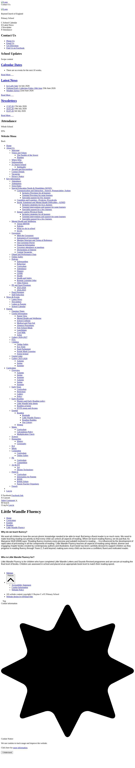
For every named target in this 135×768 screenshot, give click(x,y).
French (14, 486)
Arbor (19, 335)
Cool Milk (21, 332)
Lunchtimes (22, 330)
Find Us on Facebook (15, 48)
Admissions (16, 183)
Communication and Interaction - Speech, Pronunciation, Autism (44, 190)
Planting (20, 157)
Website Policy (18, 590)
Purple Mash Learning (26, 351)
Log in (9, 491)
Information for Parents (26, 477)
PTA (14, 339)
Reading (20, 413)
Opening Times (18, 311)
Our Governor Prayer (26, 243)
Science (15, 436)
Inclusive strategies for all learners (36, 214)
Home (8, 146)
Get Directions (12, 46)
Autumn (20, 361)
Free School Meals (24, 328)
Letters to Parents (19, 304)
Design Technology (25, 470)
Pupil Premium (18, 292)
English (15, 410)
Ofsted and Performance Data (24, 254)
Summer (20, 365)
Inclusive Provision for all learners (36, 193)
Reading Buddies (29, 420)
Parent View (22, 316)
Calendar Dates (11, 64)
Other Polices (22, 283)
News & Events (13, 297)
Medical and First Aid (26, 323)
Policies (20, 226)
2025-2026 (21, 287)
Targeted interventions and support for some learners (44, 207)
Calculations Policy (25, 432)
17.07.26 (10, 106)
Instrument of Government (28, 238)
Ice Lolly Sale (12, 86)
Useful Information (19, 313)
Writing (20, 425)
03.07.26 (10, 111)
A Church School (19, 164)
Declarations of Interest (26, 250)
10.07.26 (10, 108)
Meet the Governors (25, 235)
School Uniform (23, 321)
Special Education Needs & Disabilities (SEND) (32, 188)
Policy (19, 396)
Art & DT (16, 465)
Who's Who (16, 160)
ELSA (19, 231)
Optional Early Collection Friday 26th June (24, 88)
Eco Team (21, 347)
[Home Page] (4, 2)
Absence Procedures (25, 325)
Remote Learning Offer (26, 280)
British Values (22, 481)
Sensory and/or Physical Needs (30, 212)
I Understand (7, 752)
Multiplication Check (25, 434)
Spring (19, 363)
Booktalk (26, 415)
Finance (20, 271)
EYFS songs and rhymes (27, 408)
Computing (16, 451)
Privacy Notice (18, 176)
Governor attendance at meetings (30, 247)
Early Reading (18, 399)
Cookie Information (20, 587)
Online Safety (17, 257)
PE (13, 458)
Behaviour (21, 264)
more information (20, 748)
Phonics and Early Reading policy (31, 401)
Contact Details (18, 172)
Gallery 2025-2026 (19, 358)
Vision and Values (19, 153)
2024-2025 (21, 290)
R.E (13, 446)
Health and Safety (24, 278)
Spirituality (21, 167)
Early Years (16, 387)
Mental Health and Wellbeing (24, 221)
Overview (16, 370)
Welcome (15, 150)
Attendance (16, 181)
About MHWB (23, 224)
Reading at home (24, 406)
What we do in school (26, 228)
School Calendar (18, 306)
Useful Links (17, 356)
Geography (21, 444)
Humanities (16, 439)
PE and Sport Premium (21, 285)
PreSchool (21, 392)
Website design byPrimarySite (19, 596)
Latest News (9, 80)
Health (19, 276)
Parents (9, 309)
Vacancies (16, 174)
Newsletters (9, 100)
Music (14, 448)
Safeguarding (17, 162)
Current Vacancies (24, 252)
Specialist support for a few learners (37, 209)
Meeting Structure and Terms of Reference (34, 240)
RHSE (19, 479)
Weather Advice (13, 90)
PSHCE (15, 472)
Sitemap (9, 573)
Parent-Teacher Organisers (28, 484)
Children (15, 342)
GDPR (20, 273)
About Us (10, 148)
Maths (14, 427)
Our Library (27, 422)
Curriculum (21, 266)
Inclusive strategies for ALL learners (37, 205)
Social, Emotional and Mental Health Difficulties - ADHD (41, 202)
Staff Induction (18, 295)
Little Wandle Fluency (31, 418)
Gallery (20, 394)
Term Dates (16, 186)
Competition (22, 462)
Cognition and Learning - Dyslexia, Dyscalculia (37, 200)
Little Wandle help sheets (27, 403)
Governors (16, 233)
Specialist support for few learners (36, 198)
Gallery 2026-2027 (19, 337)
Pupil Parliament (24, 349)
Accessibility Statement (21, 585)
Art (18, 467)
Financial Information (26, 245)
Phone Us (10, 41)
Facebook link (17, 495)
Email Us (10, 43)
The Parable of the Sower (27, 155)
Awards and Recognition (22, 169)
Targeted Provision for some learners (37, 195)
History (20, 441)
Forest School (22, 354)
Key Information (13, 179)
